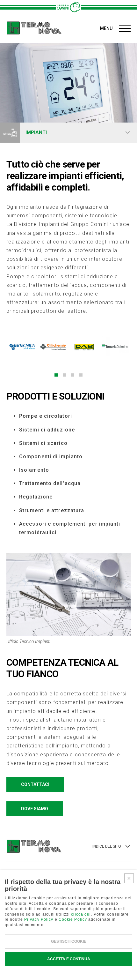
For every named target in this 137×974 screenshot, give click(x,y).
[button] (56, 375)
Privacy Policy (38, 919)
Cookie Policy (73, 919)
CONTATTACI (35, 784)
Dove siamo (34, 808)
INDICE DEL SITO (106, 846)
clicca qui (81, 914)
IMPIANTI (36, 132)
